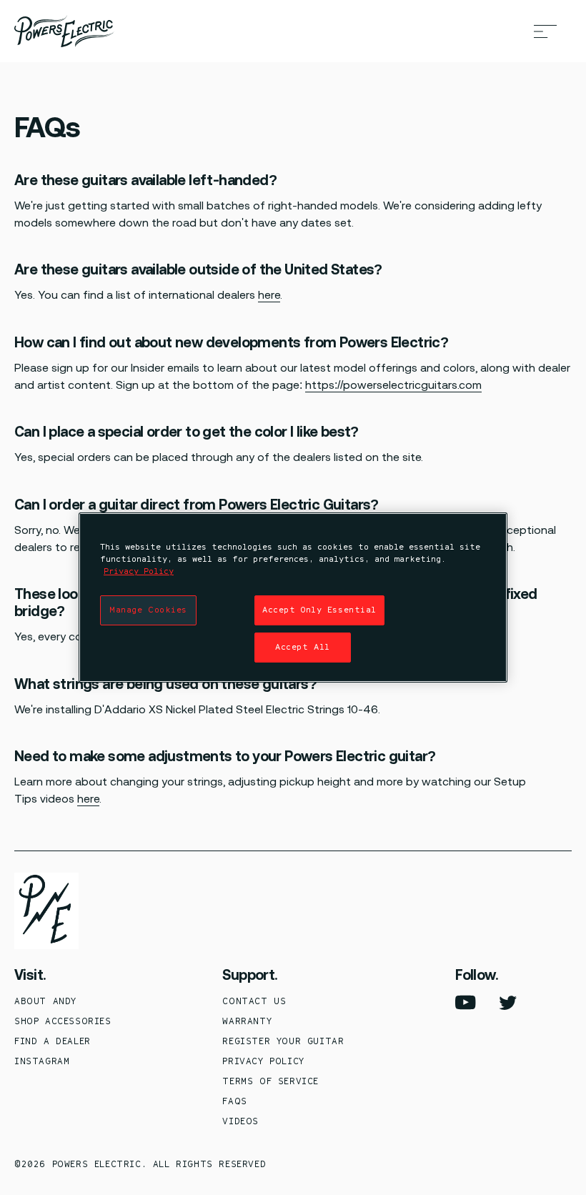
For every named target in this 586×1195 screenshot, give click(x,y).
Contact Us (254, 1001)
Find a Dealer (52, 1041)
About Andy (45, 1001)
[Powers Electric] (64, 31)
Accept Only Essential (319, 610)
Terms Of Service (270, 1081)
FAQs (234, 1101)
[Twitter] (508, 1003)
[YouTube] (465, 1002)
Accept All (302, 647)
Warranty (247, 1021)
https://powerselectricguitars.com (393, 385)
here (269, 295)
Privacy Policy (263, 1061)
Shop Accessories (62, 1021)
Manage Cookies (148, 610)
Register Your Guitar (283, 1041)
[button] (545, 31)
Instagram (41, 1061)
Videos (240, 1121)
